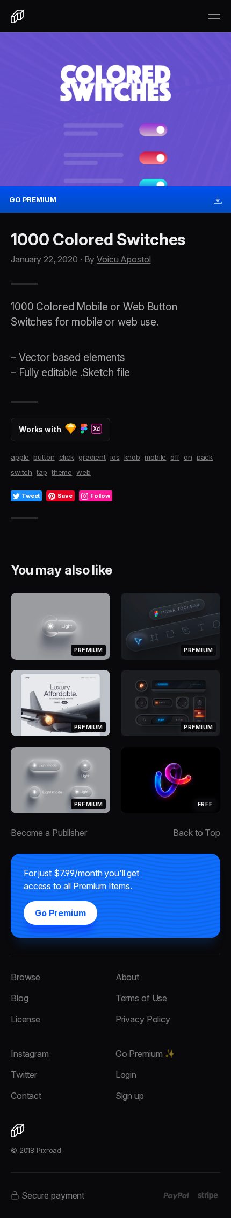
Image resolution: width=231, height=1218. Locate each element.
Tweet (30, 496)
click (66, 457)
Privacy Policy (143, 1019)
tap (42, 472)
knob (132, 457)
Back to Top (196, 832)
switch (21, 472)
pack (205, 457)
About (127, 977)
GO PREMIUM (32, 199)
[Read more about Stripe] (207, 1195)
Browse (25, 977)
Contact (26, 1095)
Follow (100, 496)
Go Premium (60, 913)
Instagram (30, 1053)
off (174, 457)
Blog (19, 998)
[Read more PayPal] (176, 1196)
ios (115, 457)
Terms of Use (141, 998)
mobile (155, 457)
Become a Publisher (49, 832)
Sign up (130, 1095)
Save (65, 496)
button (43, 457)
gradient (92, 457)
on (188, 457)
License (25, 1019)
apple (20, 457)
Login (126, 1074)
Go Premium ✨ (145, 1053)
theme (62, 472)
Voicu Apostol (123, 259)
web (83, 472)
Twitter (24, 1074)
